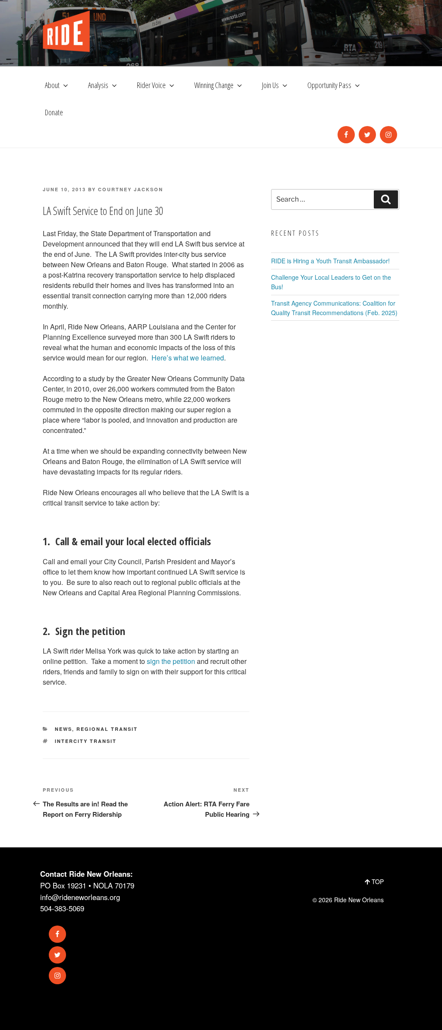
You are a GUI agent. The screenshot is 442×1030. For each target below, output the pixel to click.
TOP (377, 881)
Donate (54, 112)
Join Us (270, 85)
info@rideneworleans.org (80, 897)
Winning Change (214, 85)
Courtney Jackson (130, 189)
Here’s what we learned (188, 358)
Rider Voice (151, 85)
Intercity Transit (86, 741)
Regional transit (107, 729)
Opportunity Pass (329, 85)
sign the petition (171, 661)
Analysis (98, 85)
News (63, 729)
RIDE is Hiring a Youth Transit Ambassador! (330, 260)
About (52, 85)
